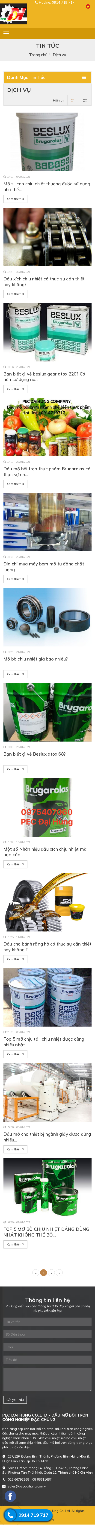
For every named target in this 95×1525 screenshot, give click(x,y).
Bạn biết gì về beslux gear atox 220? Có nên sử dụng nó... (44, 376)
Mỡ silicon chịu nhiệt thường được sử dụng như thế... (46, 186)
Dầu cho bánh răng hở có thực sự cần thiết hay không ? (47, 946)
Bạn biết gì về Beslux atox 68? (34, 754)
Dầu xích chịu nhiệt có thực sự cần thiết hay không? (44, 281)
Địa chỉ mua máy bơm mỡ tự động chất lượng (43, 566)
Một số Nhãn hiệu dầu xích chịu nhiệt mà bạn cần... (44, 852)
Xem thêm (14, 199)
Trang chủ (38, 54)
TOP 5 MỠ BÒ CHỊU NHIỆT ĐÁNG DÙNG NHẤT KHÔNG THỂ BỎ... (46, 1232)
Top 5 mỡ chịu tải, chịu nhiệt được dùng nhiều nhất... (43, 1042)
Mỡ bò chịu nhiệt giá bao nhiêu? (35, 659)
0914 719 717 (33, 1515)
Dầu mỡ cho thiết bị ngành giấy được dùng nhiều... (47, 1137)
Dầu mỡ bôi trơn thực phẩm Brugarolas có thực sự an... (46, 471)
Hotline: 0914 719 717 (56, 2)
